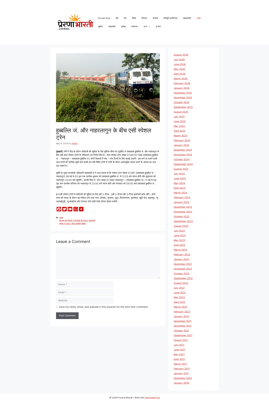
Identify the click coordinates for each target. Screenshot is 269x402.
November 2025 (183, 97)
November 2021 (183, 326)
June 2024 (180, 178)
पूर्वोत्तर (100, 26)
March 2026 (180, 78)
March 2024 (180, 192)
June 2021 (179, 349)
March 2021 (180, 364)
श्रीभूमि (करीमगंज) (170, 18)
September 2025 (183, 107)
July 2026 (179, 59)
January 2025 (181, 145)
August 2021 (181, 340)
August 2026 (181, 54)
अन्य (145, 26)
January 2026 (181, 88)
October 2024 (181, 159)
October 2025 (181, 102)
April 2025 (179, 131)
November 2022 (183, 268)
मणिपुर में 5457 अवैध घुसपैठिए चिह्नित (72, 223)
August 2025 (181, 112)
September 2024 (183, 164)
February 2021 (182, 368)
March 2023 (180, 249)
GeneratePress (152, 397)
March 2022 (180, 306)
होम (117, 18)
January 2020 (181, 383)
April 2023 (179, 245)
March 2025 (180, 135)
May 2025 (179, 126)
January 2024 (181, 202)
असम (199, 18)
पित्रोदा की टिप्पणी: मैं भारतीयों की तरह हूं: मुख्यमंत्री (77, 220)
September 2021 (183, 335)
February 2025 (182, 140)
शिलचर (144, 18)
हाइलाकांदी (187, 18)
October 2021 (181, 330)
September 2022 (183, 278)
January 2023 (181, 259)
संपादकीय (111, 26)
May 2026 (179, 69)
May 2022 (179, 297)
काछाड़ (155, 18)
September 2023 (183, 221)
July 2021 (179, 345)
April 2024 (179, 188)
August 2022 (181, 283)
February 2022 (182, 311)
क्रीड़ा (123, 26)
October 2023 (181, 216)
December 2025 (183, 92)
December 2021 (183, 321)
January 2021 (181, 373)
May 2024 (179, 183)
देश (125, 18)
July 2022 (179, 287)
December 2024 (183, 150)
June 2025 (180, 121)
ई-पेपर (158, 26)
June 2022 (180, 292)
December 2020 (183, 378)
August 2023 (181, 226)
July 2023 (179, 230)
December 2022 (183, 264)
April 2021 (179, 359)
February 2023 (182, 254)
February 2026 (182, 83)
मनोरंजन (134, 26)
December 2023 (183, 207)
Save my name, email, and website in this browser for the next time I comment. (104, 306)
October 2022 (181, 273)
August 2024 (181, 169)
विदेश (134, 18)
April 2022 (179, 302)
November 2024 (183, 154)
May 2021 (179, 354)
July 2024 (179, 173)
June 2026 (180, 64)
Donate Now (104, 18)
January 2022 (181, 316)
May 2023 (179, 240)
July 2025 (179, 116)
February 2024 (182, 197)
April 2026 (179, 73)
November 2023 (183, 211)
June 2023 (180, 235)
